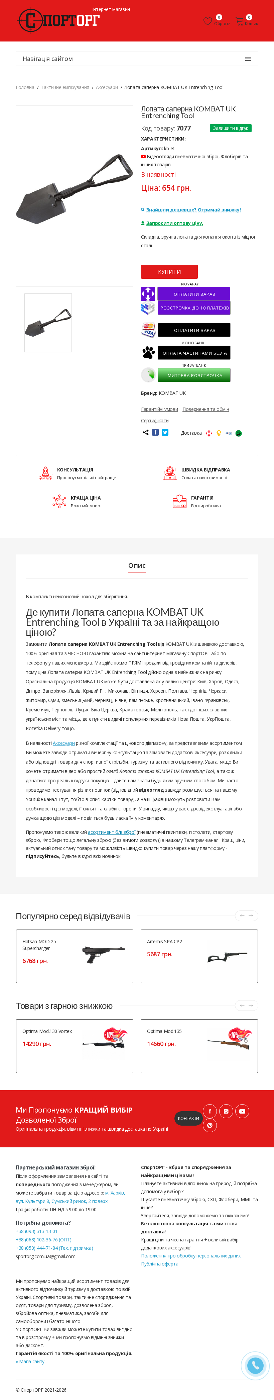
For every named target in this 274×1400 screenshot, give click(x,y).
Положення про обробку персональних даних (191, 1255)
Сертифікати (154, 420)
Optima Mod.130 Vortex (47, 1031)
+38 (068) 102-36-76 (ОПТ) (43, 1239)
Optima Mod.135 (164, 1031)
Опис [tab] (137, 565)
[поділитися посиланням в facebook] (155, 432)
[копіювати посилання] (145, 432)
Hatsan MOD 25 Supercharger (39, 944)
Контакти (188, 1118)
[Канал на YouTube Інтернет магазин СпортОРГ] (242, 1111)
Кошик (251, 23)
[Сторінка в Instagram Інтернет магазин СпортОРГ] (226, 1111)
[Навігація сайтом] (248, 59)
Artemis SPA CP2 (164, 941)
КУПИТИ (169, 271)
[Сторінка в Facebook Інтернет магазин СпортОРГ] (210, 1111)
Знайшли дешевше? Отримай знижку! (193, 209)
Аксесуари (64, 743)
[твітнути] (165, 432)
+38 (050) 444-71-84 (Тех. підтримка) (54, 1248)
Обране (222, 23)
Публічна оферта (159, 1263)
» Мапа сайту (30, 1361)
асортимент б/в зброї (111, 832)
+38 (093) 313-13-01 (36, 1231)
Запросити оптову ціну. (174, 223)
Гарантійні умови (159, 409)
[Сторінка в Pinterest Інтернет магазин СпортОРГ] (210, 1125)
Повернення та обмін (205, 409)
